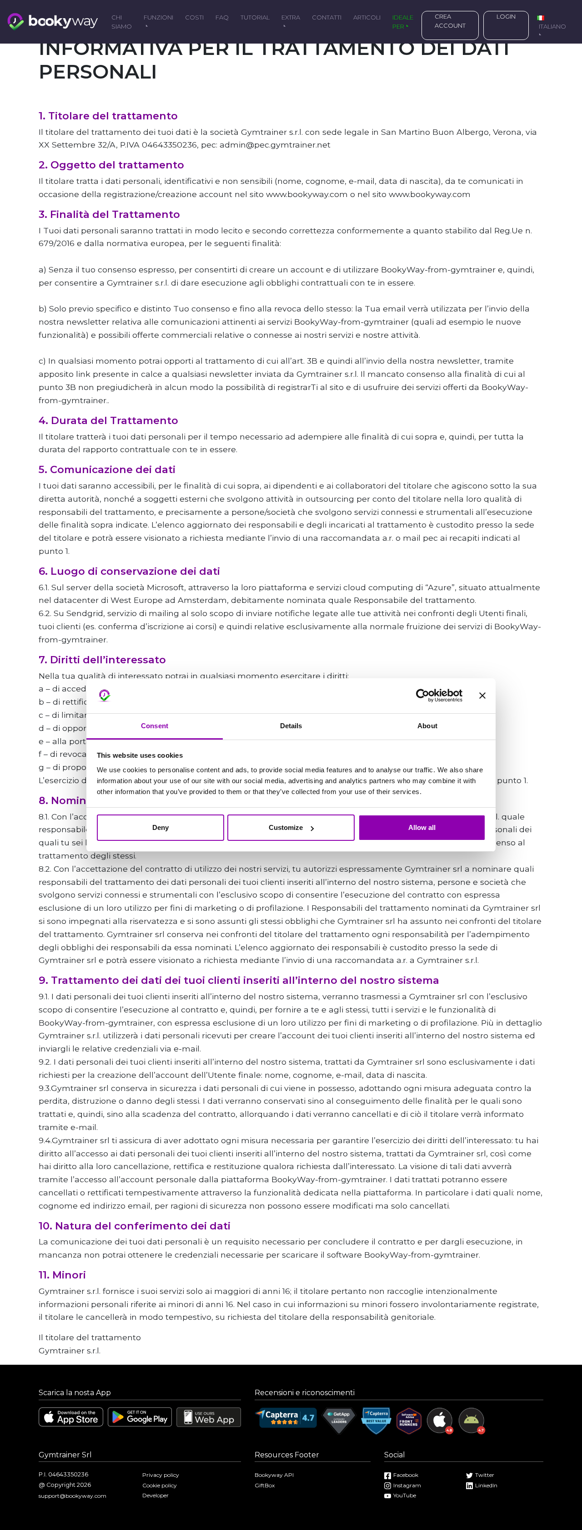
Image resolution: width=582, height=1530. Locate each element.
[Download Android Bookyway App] (140, 1416)
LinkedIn (486, 1485)
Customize (286, 827)
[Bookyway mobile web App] (208, 1416)
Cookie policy (159, 1485)
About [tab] (427, 726)
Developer (155, 1495)
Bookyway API (274, 1474)
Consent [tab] (154, 726)
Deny (160, 827)
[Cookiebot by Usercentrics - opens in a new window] (422, 696)
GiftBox (265, 1485)
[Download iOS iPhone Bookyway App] (71, 1416)
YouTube (404, 1495)
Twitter (484, 1474)
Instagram (407, 1485)
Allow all (422, 827)
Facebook (405, 1474)
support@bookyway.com (72, 1495)
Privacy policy (160, 1474)
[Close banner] (482, 696)
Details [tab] (291, 726)
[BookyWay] (52, 20)
